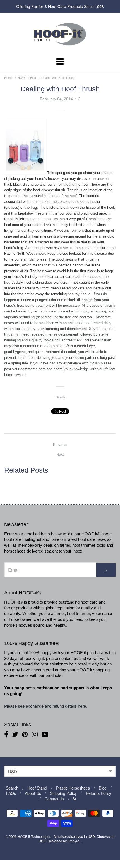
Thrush (60, 397)
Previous (60, 445)
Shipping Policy (63, 793)
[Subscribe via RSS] (74, 798)
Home (8, 77)
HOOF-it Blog (27, 77)
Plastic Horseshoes (73, 788)
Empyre (73, 840)
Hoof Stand (37, 788)
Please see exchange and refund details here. (46, 706)
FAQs (11, 793)
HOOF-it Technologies (35, 836)
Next (60, 454)
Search (12, 788)
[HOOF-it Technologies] (60, 46)
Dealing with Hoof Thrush (58, 77)
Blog (103, 788)
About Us (33, 793)
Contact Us (54, 798)
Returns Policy (98, 793)
